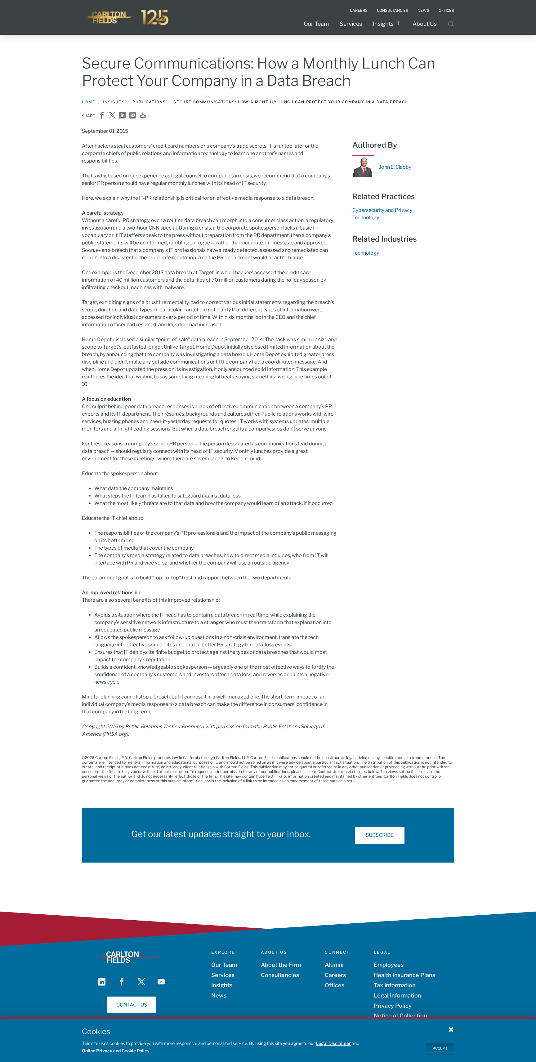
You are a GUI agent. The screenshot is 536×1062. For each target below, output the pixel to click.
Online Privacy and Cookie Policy (116, 1050)
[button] (451, 1029)
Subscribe (380, 835)
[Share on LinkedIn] (122, 116)
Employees (389, 965)
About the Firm (281, 965)
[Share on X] (112, 116)
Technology (365, 218)
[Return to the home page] (128, 17)
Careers (335, 975)
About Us (425, 23)
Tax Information (395, 985)
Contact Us (131, 1005)
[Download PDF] (143, 116)
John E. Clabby (395, 167)
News (218, 995)
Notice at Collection (400, 1015)
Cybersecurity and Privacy (382, 210)
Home (88, 102)
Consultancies (280, 975)
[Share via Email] (132, 116)
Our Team (316, 23)
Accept (440, 1048)
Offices (334, 985)
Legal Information (397, 995)
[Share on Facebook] (102, 116)
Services (351, 23)
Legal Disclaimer (333, 1043)
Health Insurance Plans (404, 975)
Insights (383, 23)
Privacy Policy (393, 1005)
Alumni (334, 965)
